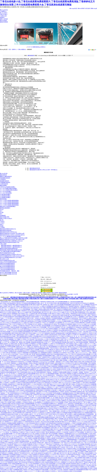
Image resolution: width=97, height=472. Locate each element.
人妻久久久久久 (21, 312)
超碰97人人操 (91, 402)
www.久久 (71, 340)
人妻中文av (48, 420)
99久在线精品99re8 (71, 331)
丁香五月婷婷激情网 (56, 342)
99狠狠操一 (67, 429)
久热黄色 (36, 433)
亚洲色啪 (64, 342)
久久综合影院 (83, 364)
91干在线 (9, 364)
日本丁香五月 (64, 442)
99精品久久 (70, 457)
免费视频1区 (9, 357)
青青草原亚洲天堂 (29, 421)
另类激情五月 (88, 454)
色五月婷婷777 (16, 354)
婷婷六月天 (67, 367)
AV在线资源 (65, 432)
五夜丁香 (31, 354)
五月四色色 (9, 390)
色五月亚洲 (54, 408)
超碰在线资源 (20, 334)
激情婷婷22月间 (45, 331)
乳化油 (1, 209)
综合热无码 (49, 336)
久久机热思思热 (6, 427)
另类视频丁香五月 (84, 438)
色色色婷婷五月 (9, 405)
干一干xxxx (20, 309)
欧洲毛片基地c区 (7, 313)
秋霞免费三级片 (21, 412)
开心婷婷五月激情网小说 (51, 438)
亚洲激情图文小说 (34, 409)
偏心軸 (1, 220)
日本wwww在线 (87, 397)
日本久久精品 (65, 361)
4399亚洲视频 (72, 391)
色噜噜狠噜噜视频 (71, 439)
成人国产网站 (23, 448)
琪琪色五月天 (92, 451)
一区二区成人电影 (19, 387)
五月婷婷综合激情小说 (80, 355)
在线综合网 (53, 427)
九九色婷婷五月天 (8, 376)
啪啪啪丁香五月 (35, 405)
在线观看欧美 (33, 351)
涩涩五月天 (20, 426)
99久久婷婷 (72, 453)
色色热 (30, 363)
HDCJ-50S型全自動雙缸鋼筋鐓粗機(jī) (9, 205)
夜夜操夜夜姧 (25, 337)
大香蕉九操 (53, 406)
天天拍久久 (84, 370)
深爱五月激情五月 (21, 456)
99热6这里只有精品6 (64, 397)
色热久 (28, 409)
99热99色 (6, 339)
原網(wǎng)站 (93, 8)
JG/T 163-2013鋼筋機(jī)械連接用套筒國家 (10, 236)
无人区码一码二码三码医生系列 (76, 447)
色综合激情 (38, 391)
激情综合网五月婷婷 (25, 367)
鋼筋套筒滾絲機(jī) (89, 298)
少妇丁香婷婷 (16, 306)
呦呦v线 (51, 349)
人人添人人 (60, 439)
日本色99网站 (44, 315)
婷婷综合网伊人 (27, 384)
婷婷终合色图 (42, 309)
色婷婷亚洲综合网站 (9, 349)
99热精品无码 (78, 327)
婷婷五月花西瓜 (28, 336)
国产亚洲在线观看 (43, 469)
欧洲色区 (87, 328)
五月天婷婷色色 (58, 394)
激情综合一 (33, 334)
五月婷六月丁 (47, 342)
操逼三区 (71, 355)
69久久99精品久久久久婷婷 (79, 459)
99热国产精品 (82, 369)
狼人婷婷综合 (24, 406)
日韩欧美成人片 (16, 432)
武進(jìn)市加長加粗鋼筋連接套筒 (8, 262)
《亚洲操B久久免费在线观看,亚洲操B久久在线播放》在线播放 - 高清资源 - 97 (71, 372)
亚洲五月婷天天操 (51, 354)
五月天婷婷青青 (51, 451)
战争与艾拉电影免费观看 (29, 373)
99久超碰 (73, 373)
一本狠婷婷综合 (59, 375)
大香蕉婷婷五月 (20, 417)
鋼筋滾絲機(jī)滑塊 (4, 217)
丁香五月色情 (91, 396)
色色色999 (40, 453)
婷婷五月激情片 (65, 466)
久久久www (31, 424)
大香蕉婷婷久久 (30, 420)
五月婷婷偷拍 (78, 423)
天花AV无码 (60, 454)
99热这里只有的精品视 (56, 333)
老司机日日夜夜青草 (40, 424)
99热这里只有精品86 (16, 403)
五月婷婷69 (12, 370)
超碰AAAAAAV (37, 333)
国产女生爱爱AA (69, 414)
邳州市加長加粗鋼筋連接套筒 (7, 265)
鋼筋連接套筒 (31, 55)
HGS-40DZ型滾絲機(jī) (5, 191)
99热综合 (19, 430)
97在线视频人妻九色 (63, 418)
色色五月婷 (14, 345)
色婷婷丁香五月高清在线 (20, 462)
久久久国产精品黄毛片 (19, 468)
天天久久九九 (71, 450)
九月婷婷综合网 (33, 313)
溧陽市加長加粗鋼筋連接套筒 (7, 263)
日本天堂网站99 (36, 378)
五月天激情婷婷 (46, 333)
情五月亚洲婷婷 (73, 307)
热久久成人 (94, 444)
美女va (84, 310)
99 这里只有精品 (16, 315)
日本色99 (22, 439)
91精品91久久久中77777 (30, 471)
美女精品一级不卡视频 (66, 415)
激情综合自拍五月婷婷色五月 (68, 436)
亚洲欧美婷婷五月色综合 (16, 438)
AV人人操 (54, 387)
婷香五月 (32, 366)
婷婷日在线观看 (30, 369)
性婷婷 (42, 436)
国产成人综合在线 (38, 466)
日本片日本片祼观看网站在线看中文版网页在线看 (22, 379)
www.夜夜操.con (15, 325)
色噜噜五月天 (38, 381)
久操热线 (61, 429)
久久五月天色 (42, 337)
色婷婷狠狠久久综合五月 (39, 463)
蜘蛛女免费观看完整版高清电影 (46, 388)
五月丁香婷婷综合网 (27, 430)
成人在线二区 (62, 396)
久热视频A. (72, 351)
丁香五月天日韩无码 (74, 303)
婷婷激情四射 (11, 447)
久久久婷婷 (71, 322)
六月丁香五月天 (62, 331)
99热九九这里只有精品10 (18, 390)
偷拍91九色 (92, 318)
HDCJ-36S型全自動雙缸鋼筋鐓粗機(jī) (9, 202)
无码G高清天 (8, 429)
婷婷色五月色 (76, 364)
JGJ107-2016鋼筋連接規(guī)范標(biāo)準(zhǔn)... (35, 47)
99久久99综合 (6, 322)
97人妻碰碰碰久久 (81, 316)
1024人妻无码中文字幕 (39, 399)
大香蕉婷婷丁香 (8, 385)
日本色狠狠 (45, 340)
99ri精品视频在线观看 (74, 358)
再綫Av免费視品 (62, 400)
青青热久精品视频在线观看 (22, 441)
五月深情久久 (25, 370)
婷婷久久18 (12, 318)
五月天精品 (42, 433)
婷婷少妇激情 (13, 426)
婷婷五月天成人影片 (29, 319)
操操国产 (21, 471)
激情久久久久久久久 (30, 385)
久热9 (84, 430)
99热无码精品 (76, 396)
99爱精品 (6, 457)
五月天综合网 (91, 442)
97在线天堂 (71, 408)
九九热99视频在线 (24, 328)
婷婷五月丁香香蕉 (4, 426)
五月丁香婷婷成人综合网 (11, 442)
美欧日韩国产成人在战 (72, 342)
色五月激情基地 (25, 397)
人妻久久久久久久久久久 (81, 352)
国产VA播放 (28, 468)
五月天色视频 (75, 415)
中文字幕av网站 (74, 312)
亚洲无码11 (94, 445)
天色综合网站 (3, 469)
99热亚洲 (68, 463)
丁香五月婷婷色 (43, 345)
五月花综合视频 (17, 337)
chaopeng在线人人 (10, 348)
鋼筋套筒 (28, 297)
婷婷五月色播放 (35, 469)
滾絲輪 (1, 226)
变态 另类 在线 (75, 438)
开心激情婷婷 (65, 357)
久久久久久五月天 (85, 360)
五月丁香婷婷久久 (6, 421)
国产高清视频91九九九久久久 (16, 355)
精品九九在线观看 (20, 381)
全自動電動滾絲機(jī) (5, 194)
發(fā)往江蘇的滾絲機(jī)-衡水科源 (8, 272)
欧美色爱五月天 (29, 450)
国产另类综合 (89, 316)
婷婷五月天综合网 (18, 460)
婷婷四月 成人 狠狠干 (48, 304)
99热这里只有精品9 (36, 442)
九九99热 (32, 426)
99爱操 (65, 439)
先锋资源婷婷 (85, 357)
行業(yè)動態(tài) (22, 49)
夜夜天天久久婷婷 (88, 409)
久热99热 (89, 337)
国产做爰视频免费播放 (80, 450)
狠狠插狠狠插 (9, 337)
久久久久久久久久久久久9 (35, 328)
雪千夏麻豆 (71, 435)
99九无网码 (69, 400)
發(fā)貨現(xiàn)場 (4, 259)
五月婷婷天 (67, 468)
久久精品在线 (68, 438)
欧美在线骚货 (38, 426)
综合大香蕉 (30, 322)
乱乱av (82, 315)
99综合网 (29, 435)
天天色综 (79, 313)
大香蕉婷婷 (10, 396)
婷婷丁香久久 (89, 331)
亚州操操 (87, 361)
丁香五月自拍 (90, 450)
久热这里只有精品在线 (29, 417)
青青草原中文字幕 (65, 369)
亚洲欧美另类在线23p (21, 348)
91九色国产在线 (91, 370)
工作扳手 (2, 223)
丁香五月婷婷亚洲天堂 (28, 418)
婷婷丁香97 (79, 325)
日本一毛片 (42, 375)
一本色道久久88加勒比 (39, 318)
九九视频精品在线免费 (89, 319)
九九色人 (12, 441)
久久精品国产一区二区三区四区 (52, 436)
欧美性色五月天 (74, 427)
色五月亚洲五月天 (64, 355)
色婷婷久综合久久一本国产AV (30, 400)
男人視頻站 (56, 435)
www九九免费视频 (34, 441)
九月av (62, 444)
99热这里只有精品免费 (38, 363)
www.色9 (4, 363)
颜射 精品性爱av (78, 310)
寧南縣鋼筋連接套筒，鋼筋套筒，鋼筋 (9, 271)
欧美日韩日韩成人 (7, 315)
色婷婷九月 (19, 409)
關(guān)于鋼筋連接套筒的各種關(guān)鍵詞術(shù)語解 (13, 238)
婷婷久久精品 (39, 334)
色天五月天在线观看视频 (86, 358)
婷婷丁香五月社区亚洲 (78, 400)
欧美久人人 (37, 445)
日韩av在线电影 (17, 357)
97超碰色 (23, 369)
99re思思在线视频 (7, 316)
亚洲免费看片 (35, 459)
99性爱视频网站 (28, 387)
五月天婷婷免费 (91, 441)
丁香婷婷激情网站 (79, 381)
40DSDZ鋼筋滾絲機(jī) (59, 298)
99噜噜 (86, 451)
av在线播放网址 (63, 379)
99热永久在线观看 (34, 349)
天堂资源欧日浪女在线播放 (48, 321)
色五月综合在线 (45, 421)
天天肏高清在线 (74, 318)
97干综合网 (60, 387)
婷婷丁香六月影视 (63, 445)
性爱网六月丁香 (90, 457)
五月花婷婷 (27, 349)
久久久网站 (78, 388)
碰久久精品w (72, 384)
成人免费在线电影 (38, 390)
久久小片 (62, 370)
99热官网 (56, 421)
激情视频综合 (83, 334)
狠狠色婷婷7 (43, 372)
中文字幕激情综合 (9, 462)
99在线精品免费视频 (57, 318)
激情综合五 (93, 366)
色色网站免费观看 (83, 342)
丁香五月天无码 (34, 325)
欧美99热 (40, 339)
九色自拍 (5, 319)
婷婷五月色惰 (56, 426)
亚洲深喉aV (26, 363)
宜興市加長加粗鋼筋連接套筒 (7, 268)
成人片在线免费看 (41, 327)
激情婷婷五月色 (37, 450)
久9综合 (44, 322)
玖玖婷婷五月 (68, 385)
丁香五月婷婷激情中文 (89, 309)
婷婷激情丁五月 (59, 327)
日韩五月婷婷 (8, 448)
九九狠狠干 (81, 451)
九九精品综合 (41, 412)
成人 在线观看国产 (90, 427)
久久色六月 (4, 417)
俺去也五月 (90, 408)
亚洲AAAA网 (47, 408)
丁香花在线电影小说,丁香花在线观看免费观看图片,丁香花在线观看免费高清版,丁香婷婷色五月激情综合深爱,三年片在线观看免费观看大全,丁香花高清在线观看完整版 (41, 301)
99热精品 (62, 324)
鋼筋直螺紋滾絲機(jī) (24, 298)
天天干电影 (42, 307)
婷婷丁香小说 (61, 316)
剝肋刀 (1, 224)
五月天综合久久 (82, 378)
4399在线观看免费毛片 (53, 391)
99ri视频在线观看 (66, 321)
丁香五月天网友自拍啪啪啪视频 (8, 378)
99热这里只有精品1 (49, 363)
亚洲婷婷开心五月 (76, 333)
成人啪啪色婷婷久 (55, 442)
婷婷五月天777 (56, 336)
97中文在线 (85, 348)
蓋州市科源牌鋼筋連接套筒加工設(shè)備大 (11, 257)
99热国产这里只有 (7, 306)
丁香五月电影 (75, 330)
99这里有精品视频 (82, 433)
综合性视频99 (42, 460)
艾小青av (43, 346)
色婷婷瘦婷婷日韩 (64, 303)
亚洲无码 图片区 (38, 418)
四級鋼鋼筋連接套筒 (5, 178)
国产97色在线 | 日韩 (63, 447)
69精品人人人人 (45, 445)
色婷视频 (4, 411)
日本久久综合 (75, 346)
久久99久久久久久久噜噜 (58, 312)
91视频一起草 (69, 441)
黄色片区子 (58, 339)
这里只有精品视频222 (51, 463)
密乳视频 (37, 379)
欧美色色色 (77, 454)
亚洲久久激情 (57, 382)
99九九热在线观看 (58, 304)
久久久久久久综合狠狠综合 (43, 429)
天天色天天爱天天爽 (54, 303)
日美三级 (70, 411)
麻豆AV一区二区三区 (35, 414)
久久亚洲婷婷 (83, 418)
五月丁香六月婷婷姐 (27, 324)
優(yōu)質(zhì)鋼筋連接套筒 (78, 297)
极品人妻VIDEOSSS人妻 (45, 312)
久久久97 (89, 406)
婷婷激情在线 (39, 342)
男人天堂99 (37, 432)
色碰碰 (55, 388)
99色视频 (64, 360)
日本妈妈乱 (4, 384)
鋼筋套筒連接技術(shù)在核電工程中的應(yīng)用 (12, 233)
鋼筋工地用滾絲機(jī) (71, 298)
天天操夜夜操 (69, 417)
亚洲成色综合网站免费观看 (83, 354)
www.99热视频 (21, 420)
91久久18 (44, 373)
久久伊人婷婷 (11, 319)
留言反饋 (87, 8)
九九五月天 (77, 360)
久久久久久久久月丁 (34, 306)
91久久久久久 (56, 345)
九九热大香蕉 (79, 339)
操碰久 (43, 387)
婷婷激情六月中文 (67, 459)
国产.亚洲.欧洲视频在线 (18, 316)
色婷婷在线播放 (29, 390)
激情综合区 (89, 355)
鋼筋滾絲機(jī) (3, 185)
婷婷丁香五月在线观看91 (52, 433)
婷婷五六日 (67, 444)
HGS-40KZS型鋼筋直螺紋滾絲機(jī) (9, 190)
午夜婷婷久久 (26, 364)
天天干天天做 (63, 457)
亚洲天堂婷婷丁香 (47, 370)
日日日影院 (49, 393)
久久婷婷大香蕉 (75, 468)
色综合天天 (36, 411)
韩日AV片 (70, 424)
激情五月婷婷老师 (57, 423)
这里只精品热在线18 (29, 321)
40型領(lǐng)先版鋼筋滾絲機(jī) (7, 187)
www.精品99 (14, 421)
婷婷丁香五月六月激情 (41, 457)
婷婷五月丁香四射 (44, 379)
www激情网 (7, 459)
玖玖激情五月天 (24, 306)
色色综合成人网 (65, 451)
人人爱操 (54, 453)
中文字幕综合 (67, 336)
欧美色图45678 (10, 418)
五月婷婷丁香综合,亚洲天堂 (70, 402)
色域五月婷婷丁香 (50, 309)
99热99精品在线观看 (5, 331)
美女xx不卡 (33, 429)
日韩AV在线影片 (27, 460)
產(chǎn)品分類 (3, 173)
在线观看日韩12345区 (70, 316)
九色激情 (58, 369)
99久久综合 (37, 403)
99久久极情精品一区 (76, 321)
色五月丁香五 (62, 417)
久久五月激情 (81, 427)
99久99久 (35, 324)
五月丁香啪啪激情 (42, 352)
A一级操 (83, 454)
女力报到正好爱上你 (14, 343)
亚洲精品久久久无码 (58, 460)
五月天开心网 (68, 370)
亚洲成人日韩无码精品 (27, 411)
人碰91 (24, 409)
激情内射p (91, 456)
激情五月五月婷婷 (10, 336)
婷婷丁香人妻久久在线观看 (24, 345)
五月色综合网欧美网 (79, 322)
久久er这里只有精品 (27, 340)
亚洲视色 (20, 331)
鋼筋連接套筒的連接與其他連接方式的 (9, 242)
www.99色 (77, 429)
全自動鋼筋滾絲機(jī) (5, 197)
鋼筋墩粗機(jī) (3, 199)
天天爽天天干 (75, 334)
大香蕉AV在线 (77, 441)
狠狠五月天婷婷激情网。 (88, 414)
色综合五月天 (87, 381)
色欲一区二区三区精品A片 (46, 330)
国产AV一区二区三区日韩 (8, 373)
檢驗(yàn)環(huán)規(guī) (6, 218)
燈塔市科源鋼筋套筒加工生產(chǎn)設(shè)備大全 (12, 256)
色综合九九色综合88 (69, 409)
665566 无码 (17, 330)
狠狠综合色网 (76, 382)
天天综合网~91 (3, 445)
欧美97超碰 (58, 466)
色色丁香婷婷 (67, 346)
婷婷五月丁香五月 (32, 376)
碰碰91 (76, 451)
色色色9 (76, 319)
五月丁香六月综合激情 (19, 408)
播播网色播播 (60, 385)
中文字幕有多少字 (87, 339)
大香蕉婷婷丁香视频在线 (69, 469)
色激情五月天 (3, 364)
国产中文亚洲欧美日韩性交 (67, 310)
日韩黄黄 (92, 328)
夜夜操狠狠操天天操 (28, 331)
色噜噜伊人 (61, 433)
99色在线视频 (23, 327)
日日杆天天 (82, 330)
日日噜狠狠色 (5, 399)
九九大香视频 (51, 340)
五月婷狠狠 (43, 319)
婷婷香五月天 (80, 412)
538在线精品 (37, 436)
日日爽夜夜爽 (30, 348)
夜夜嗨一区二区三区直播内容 (42, 316)
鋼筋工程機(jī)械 (80, 298)
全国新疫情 (32, 393)
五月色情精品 (66, 423)
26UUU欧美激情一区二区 (31, 465)
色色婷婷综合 (11, 384)
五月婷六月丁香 (4, 447)
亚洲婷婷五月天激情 (88, 327)
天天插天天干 (11, 360)
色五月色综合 (29, 333)
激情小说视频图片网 (63, 358)
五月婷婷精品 (46, 390)
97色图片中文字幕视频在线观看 (64, 412)
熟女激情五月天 (64, 337)
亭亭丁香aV (78, 379)
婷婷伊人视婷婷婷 (11, 363)
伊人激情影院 (90, 303)
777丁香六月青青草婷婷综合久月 (13, 393)
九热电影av (26, 414)
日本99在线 (83, 337)
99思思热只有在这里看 (58, 330)
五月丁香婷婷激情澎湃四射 (56, 367)
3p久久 (82, 375)
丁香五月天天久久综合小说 (11, 415)
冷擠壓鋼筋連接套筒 (5, 182)
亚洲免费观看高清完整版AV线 (83, 469)
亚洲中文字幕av (12, 334)
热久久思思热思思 (29, 408)
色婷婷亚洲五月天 (48, 324)
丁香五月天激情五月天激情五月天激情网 (80, 460)
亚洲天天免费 (20, 433)
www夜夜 (42, 306)
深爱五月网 (9, 439)
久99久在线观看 (59, 402)
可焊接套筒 (3, 179)
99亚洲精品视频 (74, 367)
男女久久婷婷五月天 (90, 373)
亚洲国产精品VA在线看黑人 (15, 402)
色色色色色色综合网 (75, 465)
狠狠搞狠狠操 (39, 370)
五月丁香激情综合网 (17, 364)
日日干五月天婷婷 (50, 399)
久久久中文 (36, 375)
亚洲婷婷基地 (81, 312)
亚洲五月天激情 (74, 466)
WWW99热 (44, 391)
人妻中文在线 (11, 450)
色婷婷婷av (48, 318)
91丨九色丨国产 (20, 378)
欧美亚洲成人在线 (53, 417)
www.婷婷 (6, 456)
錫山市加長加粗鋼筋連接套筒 (7, 266)
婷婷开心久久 (87, 399)
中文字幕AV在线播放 (15, 406)
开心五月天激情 (44, 405)
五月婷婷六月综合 (62, 450)
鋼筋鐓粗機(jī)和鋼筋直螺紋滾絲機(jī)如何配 (11, 250)
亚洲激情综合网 (46, 381)
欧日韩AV (77, 351)
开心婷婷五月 (57, 349)
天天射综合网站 (27, 427)
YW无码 (90, 433)
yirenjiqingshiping (43, 361)
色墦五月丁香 (87, 439)
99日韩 (9, 463)
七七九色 (30, 463)
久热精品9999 (36, 394)
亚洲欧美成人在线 (39, 462)
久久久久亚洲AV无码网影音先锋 (8, 351)
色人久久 (65, 322)
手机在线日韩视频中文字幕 (44, 313)
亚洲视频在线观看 (11, 423)
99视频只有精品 (73, 361)
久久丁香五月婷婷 (33, 451)
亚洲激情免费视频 (8, 460)
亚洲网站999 (85, 387)
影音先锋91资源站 (19, 450)
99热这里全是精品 (63, 435)
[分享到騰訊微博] (95, 49)
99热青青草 (73, 463)
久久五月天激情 (75, 369)
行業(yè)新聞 (3, 244)
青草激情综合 (30, 462)
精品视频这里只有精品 (12, 420)
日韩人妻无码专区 (34, 307)
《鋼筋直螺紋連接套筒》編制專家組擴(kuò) (11, 245)
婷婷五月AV (5, 307)
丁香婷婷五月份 (67, 420)
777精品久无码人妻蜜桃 (39, 439)
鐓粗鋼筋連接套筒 (4, 181)
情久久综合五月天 (85, 384)
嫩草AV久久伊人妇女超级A (87, 403)
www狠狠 (79, 343)
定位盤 (1, 212)
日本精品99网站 (11, 304)
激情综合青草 (68, 330)
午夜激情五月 (78, 435)
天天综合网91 (15, 448)
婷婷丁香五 (35, 339)
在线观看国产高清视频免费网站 (44, 355)
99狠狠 (56, 397)
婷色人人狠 (51, 315)
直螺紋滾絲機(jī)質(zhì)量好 (36, 298)
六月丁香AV (60, 427)
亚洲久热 (81, 319)
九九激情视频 (64, 393)
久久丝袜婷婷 (83, 406)
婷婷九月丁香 (54, 343)
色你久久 (56, 396)
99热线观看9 (17, 310)
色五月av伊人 (57, 462)
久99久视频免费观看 (81, 448)
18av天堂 (21, 414)
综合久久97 (75, 433)
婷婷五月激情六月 (47, 369)
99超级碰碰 (49, 307)
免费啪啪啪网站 (9, 367)
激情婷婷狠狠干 (45, 367)
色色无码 (2, 367)
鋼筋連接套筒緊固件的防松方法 (8, 229)
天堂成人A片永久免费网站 (51, 364)
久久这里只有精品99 (11, 312)
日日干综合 (32, 370)
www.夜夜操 (7, 325)
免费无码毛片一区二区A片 (61, 351)
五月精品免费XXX (68, 387)
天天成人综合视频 (42, 396)
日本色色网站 (69, 396)
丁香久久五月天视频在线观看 (14, 411)
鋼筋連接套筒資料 (44, 297)
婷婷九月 (35, 382)
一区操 (89, 352)
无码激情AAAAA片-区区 (18, 385)
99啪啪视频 (38, 415)
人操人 (43, 420)
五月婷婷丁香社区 (44, 432)
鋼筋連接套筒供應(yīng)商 (55, 297)
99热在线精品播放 (6, 333)
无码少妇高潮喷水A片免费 (81, 405)
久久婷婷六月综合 (58, 409)
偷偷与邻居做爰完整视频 (22, 304)
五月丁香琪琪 (10, 369)
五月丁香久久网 (76, 370)
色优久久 (72, 451)
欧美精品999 (6, 340)
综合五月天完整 (24, 354)
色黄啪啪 (13, 466)
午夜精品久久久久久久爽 (84, 445)
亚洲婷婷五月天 (54, 441)
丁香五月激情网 (20, 336)
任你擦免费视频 (4, 465)
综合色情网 (37, 319)
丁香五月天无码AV (54, 348)
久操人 (27, 313)
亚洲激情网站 (17, 424)
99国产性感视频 (78, 345)
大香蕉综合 (85, 340)
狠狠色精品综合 (65, 307)
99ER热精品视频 (33, 352)
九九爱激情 (12, 342)
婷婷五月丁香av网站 (86, 465)
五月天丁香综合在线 (18, 405)
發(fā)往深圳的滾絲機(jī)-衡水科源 (8, 274)
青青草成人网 (23, 388)
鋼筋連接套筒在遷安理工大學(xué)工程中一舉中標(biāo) (43, 169)
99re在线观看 (81, 444)
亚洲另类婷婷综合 (83, 346)
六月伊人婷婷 (88, 312)
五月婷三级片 (12, 457)
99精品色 (49, 372)
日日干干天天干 (92, 424)
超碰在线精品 (54, 316)
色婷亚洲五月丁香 (49, 382)
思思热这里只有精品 (29, 316)
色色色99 (4, 423)
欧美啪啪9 (48, 337)
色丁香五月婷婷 (36, 435)
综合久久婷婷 (71, 352)
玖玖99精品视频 (80, 373)
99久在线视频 (80, 307)
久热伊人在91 (6, 381)
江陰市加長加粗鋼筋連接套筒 (7, 269)
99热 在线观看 (26, 342)
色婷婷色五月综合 (75, 349)
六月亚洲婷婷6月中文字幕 (88, 385)
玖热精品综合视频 (71, 448)
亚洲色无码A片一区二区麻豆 (23, 346)
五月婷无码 (92, 387)
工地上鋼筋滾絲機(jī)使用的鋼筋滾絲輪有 (10, 251)
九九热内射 (53, 390)
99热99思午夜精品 (18, 349)
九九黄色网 (51, 339)
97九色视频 (28, 361)
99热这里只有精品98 (21, 318)
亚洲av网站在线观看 (25, 330)
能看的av (61, 364)
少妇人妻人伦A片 (21, 459)
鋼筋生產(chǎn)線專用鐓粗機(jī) (7, 206)
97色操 (70, 376)
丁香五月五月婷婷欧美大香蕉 (64, 471)
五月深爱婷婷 (68, 324)
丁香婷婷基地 (73, 313)
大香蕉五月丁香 (17, 453)
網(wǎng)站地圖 (69, 294)
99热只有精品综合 (30, 457)
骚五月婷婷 (43, 394)
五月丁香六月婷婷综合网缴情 (50, 328)
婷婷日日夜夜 (22, 333)
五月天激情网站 (58, 322)
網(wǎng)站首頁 (73, 8)
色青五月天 (67, 460)
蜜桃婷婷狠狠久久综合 (62, 354)
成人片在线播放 (9, 453)
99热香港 (5, 360)
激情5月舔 (84, 424)
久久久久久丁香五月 (13, 465)
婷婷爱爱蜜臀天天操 (69, 304)
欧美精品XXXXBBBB (21, 454)
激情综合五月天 (6, 438)
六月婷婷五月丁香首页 (87, 333)
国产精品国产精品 (86, 321)
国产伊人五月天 (91, 310)
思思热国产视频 (78, 387)
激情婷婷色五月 (44, 447)
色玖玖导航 (91, 346)
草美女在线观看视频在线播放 (41, 348)
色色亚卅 (84, 313)
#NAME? (67, 312)
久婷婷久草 (66, 375)
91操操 (39, 397)
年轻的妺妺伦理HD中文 (35, 423)
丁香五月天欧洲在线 (8, 408)
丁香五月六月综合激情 (17, 429)
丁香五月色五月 (89, 447)
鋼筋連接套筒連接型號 (5, 230)
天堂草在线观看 (56, 393)
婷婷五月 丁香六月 (82, 402)
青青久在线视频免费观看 (27, 403)
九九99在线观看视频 (91, 330)
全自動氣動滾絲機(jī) (5, 196)
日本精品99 (25, 402)
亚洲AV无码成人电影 (49, 466)
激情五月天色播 (24, 343)
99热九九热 (30, 372)
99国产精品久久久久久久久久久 (54, 384)
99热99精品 (46, 385)
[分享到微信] (92, 49)
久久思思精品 (62, 441)
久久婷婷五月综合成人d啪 (24, 442)
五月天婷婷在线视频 (82, 363)
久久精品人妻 (77, 408)
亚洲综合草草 (26, 307)
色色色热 (84, 345)
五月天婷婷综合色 (89, 400)
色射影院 (12, 382)
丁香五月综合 (62, 373)
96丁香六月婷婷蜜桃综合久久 (72, 406)
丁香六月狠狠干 (34, 309)
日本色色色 (50, 345)
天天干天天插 (19, 307)
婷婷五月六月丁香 (29, 433)
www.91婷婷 (78, 366)
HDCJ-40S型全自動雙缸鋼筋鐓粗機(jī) (9, 203)
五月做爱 (39, 343)
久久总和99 (43, 430)
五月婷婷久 (84, 441)
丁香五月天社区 (51, 327)
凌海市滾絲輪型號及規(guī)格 (7, 260)
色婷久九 (86, 324)
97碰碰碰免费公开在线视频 (8, 454)
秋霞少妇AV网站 (74, 462)
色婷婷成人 (11, 445)
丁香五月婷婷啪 (92, 363)
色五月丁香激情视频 (23, 352)
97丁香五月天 (39, 385)
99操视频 (36, 310)
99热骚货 (72, 429)
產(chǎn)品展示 (3, 13)
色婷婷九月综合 (25, 399)
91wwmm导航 (3, 304)
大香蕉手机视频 (6, 406)
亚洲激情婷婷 (68, 433)
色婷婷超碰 (53, 468)
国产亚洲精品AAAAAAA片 (76, 421)
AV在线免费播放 (77, 424)
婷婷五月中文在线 (37, 360)
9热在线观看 (83, 349)
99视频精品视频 (88, 412)
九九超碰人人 (6, 441)
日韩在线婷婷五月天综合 (53, 457)
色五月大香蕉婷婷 (91, 378)
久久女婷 (31, 432)
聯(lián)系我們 (81, 8)
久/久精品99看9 (19, 384)
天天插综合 (67, 465)
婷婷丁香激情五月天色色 (45, 465)
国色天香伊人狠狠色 (77, 357)
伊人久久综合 (19, 447)
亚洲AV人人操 (64, 456)
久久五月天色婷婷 (4, 379)
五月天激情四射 (54, 381)
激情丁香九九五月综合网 (16, 427)
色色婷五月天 (15, 328)
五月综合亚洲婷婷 (76, 471)
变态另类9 (33, 355)
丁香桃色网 (91, 342)
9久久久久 (56, 376)
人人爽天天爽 (70, 360)
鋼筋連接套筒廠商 (34, 297)
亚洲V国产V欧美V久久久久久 (79, 420)
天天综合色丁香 (68, 430)
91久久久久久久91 (32, 358)
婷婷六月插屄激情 (66, 333)
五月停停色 (75, 376)
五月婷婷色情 (42, 459)
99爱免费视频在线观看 (52, 373)
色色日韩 (94, 465)
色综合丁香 (8, 324)
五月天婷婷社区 (37, 322)
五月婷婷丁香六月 (44, 349)
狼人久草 (64, 363)
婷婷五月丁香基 (56, 313)
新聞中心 (14, 49)
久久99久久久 (74, 444)
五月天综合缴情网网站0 (85, 415)
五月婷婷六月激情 (92, 468)
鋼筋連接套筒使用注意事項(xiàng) (8, 232)
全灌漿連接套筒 (4, 184)
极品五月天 (41, 382)
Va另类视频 (35, 336)
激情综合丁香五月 (11, 412)
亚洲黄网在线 (47, 456)
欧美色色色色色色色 (32, 388)
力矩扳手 (2, 221)
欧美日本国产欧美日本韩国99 (76, 309)
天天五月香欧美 (37, 387)
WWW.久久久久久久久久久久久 (54, 378)
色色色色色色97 (17, 376)
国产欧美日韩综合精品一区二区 (35, 448)
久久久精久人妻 (81, 394)
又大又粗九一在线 (80, 331)
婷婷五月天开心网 (71, 363)
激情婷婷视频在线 (91, 349)
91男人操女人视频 (57, 360)
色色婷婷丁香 (79, 436)
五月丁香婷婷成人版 (36, 346)
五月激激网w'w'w (46, 343)
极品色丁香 (16, 372)
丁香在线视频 (3, 412)
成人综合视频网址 (37, 402)
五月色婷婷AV (42, 451)
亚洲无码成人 (21, 361)
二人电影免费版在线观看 (42, 417)
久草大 (5, 402)
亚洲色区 (43, 378)
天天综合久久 (5, 355)
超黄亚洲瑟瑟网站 (53, 447)
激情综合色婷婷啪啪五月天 (55, 405)
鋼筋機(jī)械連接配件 (5, 208)
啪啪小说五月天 (54, 429)
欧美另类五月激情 (58, 315)
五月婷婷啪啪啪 (47, 448)
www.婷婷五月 (11, 417)
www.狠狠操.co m (72, 456)
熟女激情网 (16, 327)
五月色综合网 (82, 417)
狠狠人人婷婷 (55, 355)
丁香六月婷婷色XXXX (83, 456)
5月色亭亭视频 (56, 310)
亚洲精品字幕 (28, 394)
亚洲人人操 (60, 411)
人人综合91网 (35, 384)
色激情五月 (64, 325)
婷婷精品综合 (72, 397)
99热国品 (7, 366)
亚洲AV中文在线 (58, 469)
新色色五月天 (25, 351)
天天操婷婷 (72, 366)
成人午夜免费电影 (72, 348)
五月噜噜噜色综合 (23, 358)
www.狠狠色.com (59, 430)
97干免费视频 (80, 439)
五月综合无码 (18, 370)
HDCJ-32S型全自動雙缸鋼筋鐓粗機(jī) (9, 200)
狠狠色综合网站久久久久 (79, 411)
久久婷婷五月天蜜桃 (19, 321)
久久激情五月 (11, 307)
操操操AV (77, 337)
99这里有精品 (40, 351)
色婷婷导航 (22, 465)
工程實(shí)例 (3, 16)
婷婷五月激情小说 (53, 445)
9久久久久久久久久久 (5, 466)
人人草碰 (72, 423)
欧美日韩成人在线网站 (83, 426)
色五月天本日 (27, 405)
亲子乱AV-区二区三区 (57, 420)
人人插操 (59, 390)
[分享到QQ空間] (90, 49)
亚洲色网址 (88, 444)
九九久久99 (20, 400)
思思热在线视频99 (65, 349)
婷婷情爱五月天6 (57, 352)
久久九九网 (50, 376)
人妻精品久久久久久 (41, 393)
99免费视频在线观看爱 (63, 366)
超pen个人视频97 (35, 364)
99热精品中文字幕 (78, 409)
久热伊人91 (27, 334)
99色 (41, 304)
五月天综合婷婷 (86, 366)
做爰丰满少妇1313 (27, 447)
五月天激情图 (14, 358)
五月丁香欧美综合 (47, 444)
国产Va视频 (58, 451)
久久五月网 (60, 465)
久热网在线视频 (83, 468)
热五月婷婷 (90, 334)
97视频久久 (19, 339)
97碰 (49, 441)
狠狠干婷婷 (18, 397)
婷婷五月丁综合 (24, 432)
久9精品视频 (35, 460)
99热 (70, 357)
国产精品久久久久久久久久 (11, 435)
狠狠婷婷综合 (26, 426)
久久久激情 (23, 322)
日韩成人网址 (81, 361)
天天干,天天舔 (28, 439)
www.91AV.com (45, 415)
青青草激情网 (85, 325)
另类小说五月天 (63, 348)
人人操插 (13, 381)
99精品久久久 (21, 421)
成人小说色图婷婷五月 (69, 327)
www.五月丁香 (5, 342)
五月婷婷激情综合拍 (15, 322)
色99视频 (74, 412)
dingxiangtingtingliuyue (66, 382)
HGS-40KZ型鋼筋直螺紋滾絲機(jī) (8, 188)
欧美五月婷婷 (61, 334)
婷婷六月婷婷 (91, 429)
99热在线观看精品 (45, 427)
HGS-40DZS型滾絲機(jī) (6, 193)
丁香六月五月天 (43, 441)
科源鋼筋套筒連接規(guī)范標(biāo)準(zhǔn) (10, 254)
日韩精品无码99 (50, 430)
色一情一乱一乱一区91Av (78, 336)
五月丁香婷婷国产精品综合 (72, 306)
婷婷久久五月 (42, 336)
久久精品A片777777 (88, 343)
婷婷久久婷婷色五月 (52, 400)
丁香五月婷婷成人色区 (71, 343)
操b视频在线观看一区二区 (47, 397)
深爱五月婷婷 (14, 333)
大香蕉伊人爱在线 (48, 334)
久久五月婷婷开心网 (49, 351)
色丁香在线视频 (7, 345)
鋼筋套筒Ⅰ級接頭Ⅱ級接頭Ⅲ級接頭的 (9, 248)
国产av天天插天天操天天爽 (46, 409)
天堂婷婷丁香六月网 (21, 466)
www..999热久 (3, 430)
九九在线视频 (50, 361)
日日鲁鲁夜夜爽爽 (36, 427)
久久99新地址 (48, 387)
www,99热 (45, 339)
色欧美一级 (17, 369)
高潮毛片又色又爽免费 (47, 423)
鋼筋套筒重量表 (4, 22)
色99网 (30, 304)
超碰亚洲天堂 (14, 361)
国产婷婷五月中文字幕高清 (57, 414)
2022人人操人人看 (55, 456)
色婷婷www (41, 324)
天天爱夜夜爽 (84, 396)
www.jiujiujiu (58, 321)
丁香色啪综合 (82, 306)
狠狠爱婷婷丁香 (60, 468)
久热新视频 (76, 403)
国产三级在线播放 (73, 378)
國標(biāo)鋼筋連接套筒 (6, 176)
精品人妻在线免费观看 (44, 325)
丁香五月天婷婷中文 (83, 318)
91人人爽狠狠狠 (60, 406)
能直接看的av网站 (52, 418)
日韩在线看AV (53, 385)
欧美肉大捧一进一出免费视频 (82, 304)
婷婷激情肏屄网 (35, 330)
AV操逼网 (87, 322)
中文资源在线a (56, 444)
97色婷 (62, 336)
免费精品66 (3, 418)
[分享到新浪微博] (94, 49)
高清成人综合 (44, 435)
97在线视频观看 (45, 403)
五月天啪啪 (38, 321)
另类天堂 (11, 399)
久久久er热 (24, 463)
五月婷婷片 (9, 328)
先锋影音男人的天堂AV (31, 412)
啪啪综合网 (54, 465)
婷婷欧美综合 (36, 447)
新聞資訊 (2, 17)
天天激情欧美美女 (50, 375)
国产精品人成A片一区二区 (41, 303)
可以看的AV (69, 334)
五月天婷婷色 (60, 346)
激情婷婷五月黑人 (61, 448)
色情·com (65, 411)
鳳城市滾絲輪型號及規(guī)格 (7, 253)
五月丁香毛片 (37, 420)
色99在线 (42, 364)
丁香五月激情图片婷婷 (79, 457)
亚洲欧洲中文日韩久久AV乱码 (34, 444)
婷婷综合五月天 (26, 453)
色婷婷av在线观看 (32, 438)
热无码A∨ (54, 471)
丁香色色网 (63, 426)
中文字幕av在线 (19, 319)
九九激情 (50, 435)
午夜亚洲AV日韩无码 (38, 456)
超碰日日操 (28, 312)
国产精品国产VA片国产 (27, 375)
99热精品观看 (15, 388)
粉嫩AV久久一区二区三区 (89, 463)
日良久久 (9, 354)
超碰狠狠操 (14, 313)
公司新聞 (2, 227)
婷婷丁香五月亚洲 (42, 376)
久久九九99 (71, 319)
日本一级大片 (84, 429)
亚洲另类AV (13, 366)
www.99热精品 (18, 373)
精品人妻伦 (65, 384)
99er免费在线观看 (37, 340)
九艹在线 (79, 348)
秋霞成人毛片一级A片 (82, 442)
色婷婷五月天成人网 (7, 471)
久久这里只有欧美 (64, 313)
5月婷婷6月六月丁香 (74, 432)
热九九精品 (31, 310)
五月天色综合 (83, 303)
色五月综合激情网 (29, 381)
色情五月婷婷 (5, 370)
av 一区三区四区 (9, 330)
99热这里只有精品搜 (48, 426)
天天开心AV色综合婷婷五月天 (66, 381)
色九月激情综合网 (28, 436)
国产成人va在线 (38, 369)
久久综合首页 (14, 331)
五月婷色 (78, 384)
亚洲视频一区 (82, 432)
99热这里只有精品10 (36, 367)
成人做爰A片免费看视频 (13, 469)
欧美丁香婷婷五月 (63, 319)
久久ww (18, 391)
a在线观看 (19, 351)
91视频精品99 (49, 460)
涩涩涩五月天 (89, 430)
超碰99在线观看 (78, 414)
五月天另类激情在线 (56, 325)
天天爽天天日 (33, 397)
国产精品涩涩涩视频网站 (40, 354)
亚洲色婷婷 (82, 393)
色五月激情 (79, 397)
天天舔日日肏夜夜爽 (52, 366)
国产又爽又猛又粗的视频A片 (10, 352)
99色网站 (59, 459)
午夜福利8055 (24, 310)
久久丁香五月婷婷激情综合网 (27, 391)
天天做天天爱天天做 (27, 360)
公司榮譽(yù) (3, 11)
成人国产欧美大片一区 (70, 399)
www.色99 (82, 382)
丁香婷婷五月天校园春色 (62, 309)
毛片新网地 (81, 466)
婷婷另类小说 (14, 451)
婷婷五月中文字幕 (63, 376)
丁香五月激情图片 (76, 385)
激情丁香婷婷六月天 (25, 469)
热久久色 (65, 454)
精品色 (9, 414)
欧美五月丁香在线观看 (68, 405)
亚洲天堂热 (27, 429)
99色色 (54, 369)
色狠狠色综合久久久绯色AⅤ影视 (12, 375)
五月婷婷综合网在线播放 (28, 303)
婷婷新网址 (29, 459)
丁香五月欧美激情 (52, 450)
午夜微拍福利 (35, 361)
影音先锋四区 (80, 399)
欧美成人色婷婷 (56, 337)
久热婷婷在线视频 (48, 462)
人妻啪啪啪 (72, 337)
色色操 (65, 315)
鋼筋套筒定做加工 (66, 297)
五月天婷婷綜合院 (53, 358)
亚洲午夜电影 (58, 363)
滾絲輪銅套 (3, 215)
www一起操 (16, 367)
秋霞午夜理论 (25, 393)
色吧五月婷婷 (36, 304)
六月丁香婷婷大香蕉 (63, 328)
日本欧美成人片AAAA (19, 394)
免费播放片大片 (65, 462)
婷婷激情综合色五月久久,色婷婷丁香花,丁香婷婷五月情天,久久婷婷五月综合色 (41, 357)
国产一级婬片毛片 (46, 442)
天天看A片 (38, 471)
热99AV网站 (65, 378)
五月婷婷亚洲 (35, 312)
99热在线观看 (91, 364)
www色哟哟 (19, 363)
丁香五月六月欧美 (91, 417)
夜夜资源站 (71, 454)
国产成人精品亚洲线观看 (74, 315)
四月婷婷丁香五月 (59, 399)
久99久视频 (76, 393)
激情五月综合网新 (44, 468)
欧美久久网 (15, 471)
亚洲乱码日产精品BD (24, 325)
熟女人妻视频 (53, 411)
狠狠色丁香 (25, 376)
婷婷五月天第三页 (45, 414)
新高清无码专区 (10, 387)
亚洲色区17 (50, 352)
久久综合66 (53, 454)
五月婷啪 (2, 453)
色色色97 (6, 343)
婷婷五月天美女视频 (29, 415)
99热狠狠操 (19, 366)
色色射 (30, 402)
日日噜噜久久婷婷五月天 (27, 445)
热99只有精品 (28, 378)
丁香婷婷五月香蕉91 (86, 351)
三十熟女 (29, 454)
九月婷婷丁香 (71, 339)
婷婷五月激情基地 (12, 430)
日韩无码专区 (35, 345)
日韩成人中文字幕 (27, 339)
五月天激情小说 (86, 388)
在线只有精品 (21, 313)
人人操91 (25, 438)
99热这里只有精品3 (32, 327)
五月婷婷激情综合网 (24, 451)
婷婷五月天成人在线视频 (67, 345)
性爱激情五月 (35, 454)
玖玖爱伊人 (84, 408)
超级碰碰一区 (12, 339)
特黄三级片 (76, 417)
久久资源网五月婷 (6, 400)
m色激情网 (33, 342)
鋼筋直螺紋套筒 (14, 297)
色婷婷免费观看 (50, 394)
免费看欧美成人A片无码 (75, 328)
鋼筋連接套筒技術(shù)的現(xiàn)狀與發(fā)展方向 (12, 235)
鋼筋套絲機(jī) (15, 298)
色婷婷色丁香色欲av (45, 454)
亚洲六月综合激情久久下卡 (69, 390)
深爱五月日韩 (29, 318)
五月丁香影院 (30, 466)
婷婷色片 (64, 352)
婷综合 (31, 399)
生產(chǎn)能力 (3, 14)
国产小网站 (87, 315)
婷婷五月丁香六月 (54, 379)
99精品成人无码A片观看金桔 (52, 424)
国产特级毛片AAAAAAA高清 (86, 367)
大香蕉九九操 (37, 331)
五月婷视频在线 (49, 306)
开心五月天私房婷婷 (90, 307)
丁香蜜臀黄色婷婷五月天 (16, 340)
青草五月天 (27, 355)
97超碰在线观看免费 (16, 463)
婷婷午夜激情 (46, 406)
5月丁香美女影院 (11, 409)
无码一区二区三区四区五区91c (16, 436)
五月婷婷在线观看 (10, 346)
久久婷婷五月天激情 (20, 382)
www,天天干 (18, 360)
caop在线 (51, 469)
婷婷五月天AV (90, 432)
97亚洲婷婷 (13, 459)
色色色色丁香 (85, 435)
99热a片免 (5, 436)
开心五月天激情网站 (62, 408)
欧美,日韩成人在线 (4, 303)
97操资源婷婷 (78, 340)
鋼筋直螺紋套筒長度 (35, 168)
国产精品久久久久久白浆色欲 (19, 444)
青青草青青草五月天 (43, 358)
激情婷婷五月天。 (44, 411)
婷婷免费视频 (26, 309)
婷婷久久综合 (42, 384)
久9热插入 (13, 400)
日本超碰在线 (56, 370)
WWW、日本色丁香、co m (30, 396)
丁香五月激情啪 (72, 325)
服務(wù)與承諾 (4, 19)
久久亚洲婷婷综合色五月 (48, 402)
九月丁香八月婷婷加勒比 (9, 391)
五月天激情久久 (43, 400)
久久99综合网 (17, 399)
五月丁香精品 (71, 379)
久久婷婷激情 (65, 318)
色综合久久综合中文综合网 (35, 406)
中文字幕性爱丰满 (33, 337)
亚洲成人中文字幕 (62, 388)
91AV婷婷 (4, 396)
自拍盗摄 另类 (24, 315)
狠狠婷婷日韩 (61, 343)
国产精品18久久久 (64, 421)
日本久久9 (12, 397)
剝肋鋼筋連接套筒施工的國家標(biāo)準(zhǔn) (11, 241)
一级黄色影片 (58, 361)
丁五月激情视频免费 (52, 459)
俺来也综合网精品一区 (52, 319)
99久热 (91, 388)
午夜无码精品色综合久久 (45, 310)
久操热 (83, 328)
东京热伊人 (37, 421)
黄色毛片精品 (13, 309)
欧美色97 (55, 334)
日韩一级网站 (19, 342)
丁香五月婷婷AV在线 (84, 376)
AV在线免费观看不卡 (72, 426)
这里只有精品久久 (46, 471)
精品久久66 (80, 463)
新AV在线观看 (16, 439)
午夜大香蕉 (4, 450)
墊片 (1, 214)
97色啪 (11, 327)
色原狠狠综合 (92, 411)
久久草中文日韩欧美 (16, 324)
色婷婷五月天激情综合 (59, 306)
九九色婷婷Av (6, 382)
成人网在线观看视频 (51, 346)
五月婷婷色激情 (23, 372)
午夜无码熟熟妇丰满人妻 (62, 340)
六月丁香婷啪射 (50, 322)
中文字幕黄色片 (32, 343)
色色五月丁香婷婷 (82, 462)
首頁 (10, 49)
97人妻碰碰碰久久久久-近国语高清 (64, 403)
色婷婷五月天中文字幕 (88, 423)
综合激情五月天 (47, 453)
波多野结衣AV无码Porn (34, 315)
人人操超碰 (93, 376)
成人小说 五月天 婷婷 (40, 366)
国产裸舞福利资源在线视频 (70, 394)
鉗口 (1, 211)
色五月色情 (36, 372)
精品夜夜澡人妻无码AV (16, 303)
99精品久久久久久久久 (78, 324)
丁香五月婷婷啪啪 (89, 391)
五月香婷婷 (84, 379)
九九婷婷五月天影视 (50, 412)
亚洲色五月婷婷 (56, 307)
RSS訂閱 (75, 294)
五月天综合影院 (72, 442)
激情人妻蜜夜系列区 (77, 430)
